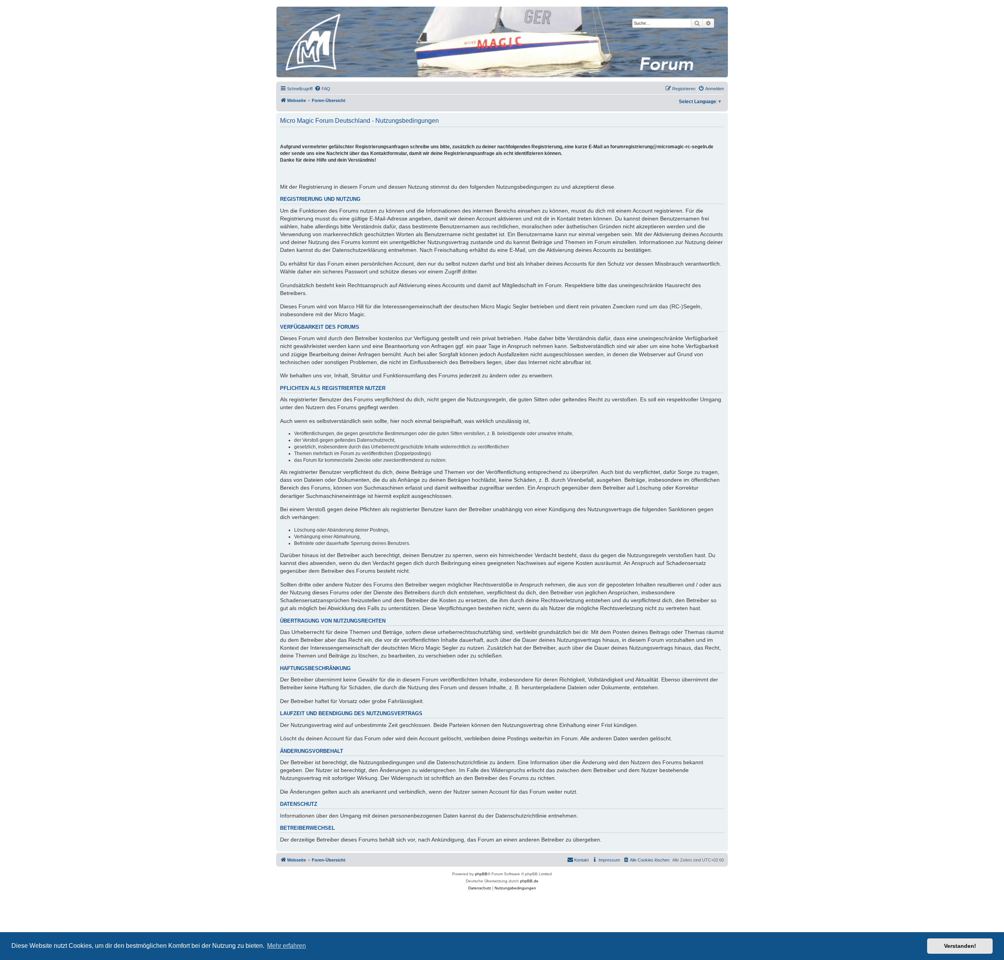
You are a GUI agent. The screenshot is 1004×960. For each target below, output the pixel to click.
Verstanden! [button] (960, 946)
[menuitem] (322, 88)
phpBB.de (529, 881)
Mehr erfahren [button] (286, 945)
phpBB (481, 874)
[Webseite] (501, 42)
